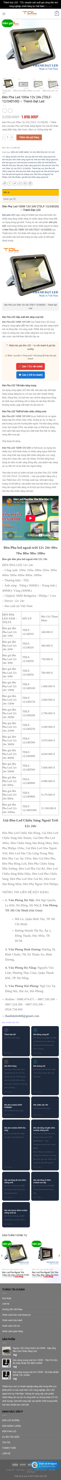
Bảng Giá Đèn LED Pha (15, 157)
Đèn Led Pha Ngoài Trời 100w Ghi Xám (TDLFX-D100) (15, 1274)
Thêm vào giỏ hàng (29, 137)
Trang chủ (6, 91)
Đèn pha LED (8, 215)
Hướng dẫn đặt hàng (12, 1309)
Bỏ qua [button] (48, 6)
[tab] (30, 192)
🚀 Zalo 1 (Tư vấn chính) (30, 366)
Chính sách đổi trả (11, 1326)
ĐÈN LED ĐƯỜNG (10, 1420)
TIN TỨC (6, 1442)
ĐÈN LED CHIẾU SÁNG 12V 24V (26, 91)
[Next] (54, 47)
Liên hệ (5, 1303)
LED (23, 325)
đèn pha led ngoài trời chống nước (19, 174)
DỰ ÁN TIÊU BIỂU (10, 1437)
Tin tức (30, 1470)
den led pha (7, 159)
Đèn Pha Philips (14, 177)
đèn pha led (46, 165)
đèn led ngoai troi (9, 162)
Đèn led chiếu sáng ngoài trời (46, 159)
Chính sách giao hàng (12, 1331)
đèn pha (12, 165)
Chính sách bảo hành (12, 1320)
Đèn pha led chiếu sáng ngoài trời (29, 171)
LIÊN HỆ (6, 1453)
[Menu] (4, 13)
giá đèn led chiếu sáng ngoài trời (35, 177)
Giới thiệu (6, 1298)
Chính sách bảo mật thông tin (16, 1315)
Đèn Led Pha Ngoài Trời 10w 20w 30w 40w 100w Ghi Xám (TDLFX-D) (45, 1275)
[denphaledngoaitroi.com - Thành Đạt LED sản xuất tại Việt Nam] (30, 14)
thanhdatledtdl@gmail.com (22, 1016)
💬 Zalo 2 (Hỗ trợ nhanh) (31, 375)
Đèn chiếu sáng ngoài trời (23, 159)
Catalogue (30, 1472)
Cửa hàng (20, 1470)
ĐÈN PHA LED (9, 1431)
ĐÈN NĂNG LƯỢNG (11, 1426)
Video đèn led (41, 1470)
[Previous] (6, 47)
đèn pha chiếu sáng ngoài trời (29, 165)
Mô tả (7, 192)
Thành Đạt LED (40, 1476)
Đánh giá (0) (10, 199)
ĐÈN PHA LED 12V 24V (46, 152)
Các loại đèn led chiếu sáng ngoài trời (40, 157)
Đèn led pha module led (27, 162)
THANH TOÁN (9, 1448)
